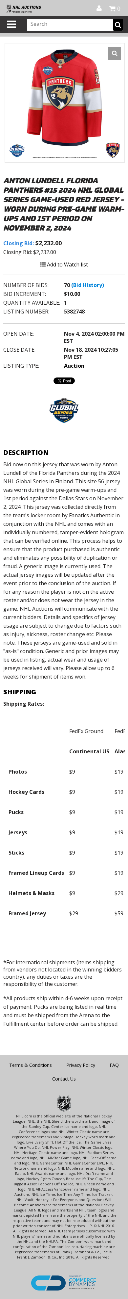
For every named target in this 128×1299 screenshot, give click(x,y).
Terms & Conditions (30, 1065)
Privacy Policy (80, 1065)
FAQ (114, 1065)
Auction (74, 365)
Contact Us (64, 1079)
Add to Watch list (67, 264)
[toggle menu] (11, 24)
